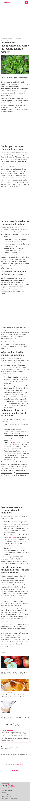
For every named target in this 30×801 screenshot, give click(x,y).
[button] (26, 2)
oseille (3, 652)
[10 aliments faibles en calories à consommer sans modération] (15, 707)
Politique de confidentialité (9, 798)
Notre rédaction (6, 794)
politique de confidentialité (16, 764)
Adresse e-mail (6, 759)
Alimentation (5, 669)
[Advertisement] (15, 21)
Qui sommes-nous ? (7, 790)
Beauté (11, 692)
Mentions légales (6, 796)
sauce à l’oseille (18, 442)
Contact (4, 792)
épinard (12, 537)
